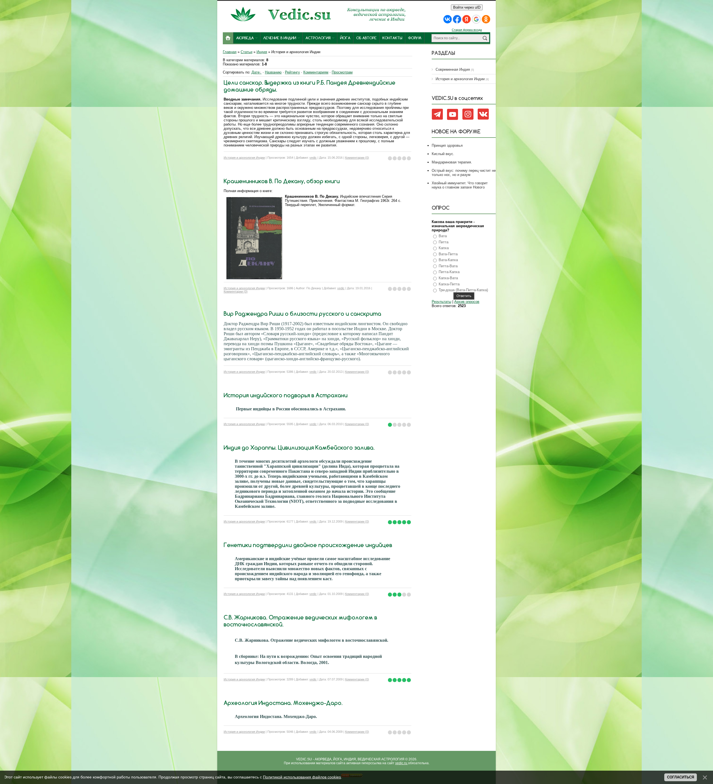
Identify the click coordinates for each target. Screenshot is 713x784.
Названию (273, 72)
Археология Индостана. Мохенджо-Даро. (283, 702)
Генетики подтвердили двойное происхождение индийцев (308, 545)
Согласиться (680, 777)
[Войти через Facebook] (457, 19)
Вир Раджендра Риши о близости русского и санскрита (302, 313)
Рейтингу (292, 72)
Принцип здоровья (447, 145)
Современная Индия (453, 69)
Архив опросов (466, 302)
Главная (229, 52)
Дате (255, 72)
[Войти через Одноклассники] (486, 19)
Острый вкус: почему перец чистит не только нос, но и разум (464, 172)
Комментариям (315, 72)
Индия (262, 52)
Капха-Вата (448, 278)
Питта (443, 242)
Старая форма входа (467, 29)
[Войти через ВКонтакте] (447, 19)
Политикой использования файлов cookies (302, 777)
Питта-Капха (449, 272)
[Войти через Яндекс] (466, 19)
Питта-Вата (448, 266)
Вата (443, 236)
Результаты (441, 302)
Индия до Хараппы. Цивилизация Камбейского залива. (299, 447)
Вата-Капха (448, 260)
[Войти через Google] (476, 19)
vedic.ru (401, 763)
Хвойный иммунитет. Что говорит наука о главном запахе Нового (460, 185)
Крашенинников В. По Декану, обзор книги (282, 181)
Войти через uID (466, 7)
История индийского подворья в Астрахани (286, 395)
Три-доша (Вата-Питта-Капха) (463, 290)
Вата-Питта (448, 254)
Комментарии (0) (357, 157)
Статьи (246, 52)
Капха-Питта (449, 284)
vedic (313, 157)
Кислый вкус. (443, 154)
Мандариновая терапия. (452, 162)
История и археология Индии (244, 157)
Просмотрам (342, 72)
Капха (444, 248)
